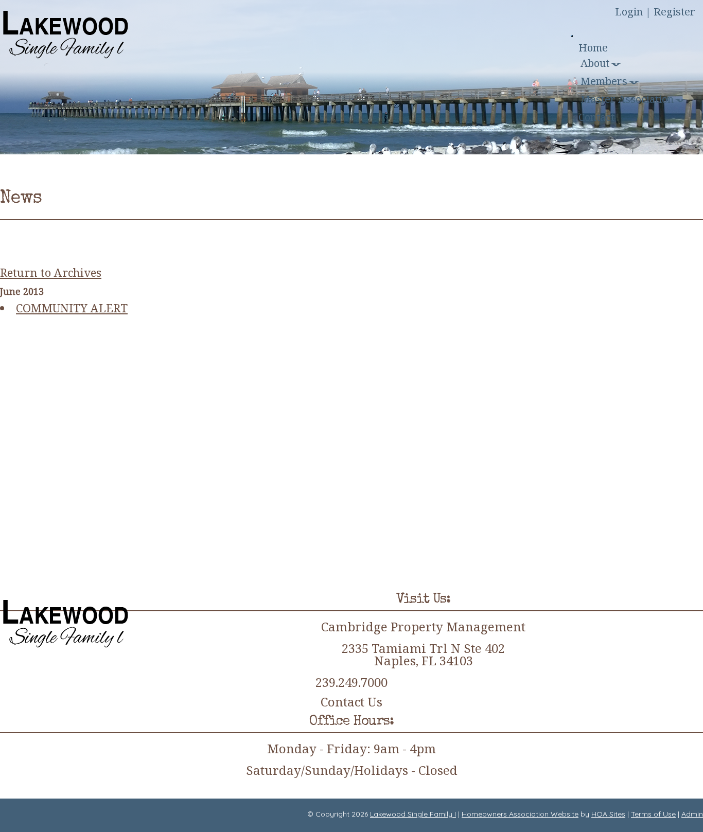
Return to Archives (50, 272)
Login (629, 12)
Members (604, 81)
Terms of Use (653, 814)
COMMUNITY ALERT (72, 307)
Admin (692, 814)
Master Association (627, 99)
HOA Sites (608, 814)
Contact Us (351, 702)
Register (674, 12)
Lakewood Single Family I (413, 814)
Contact (596, 117)
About (595, 63)
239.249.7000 (351, 682)
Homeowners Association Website (520, 814)
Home (593, 48)
